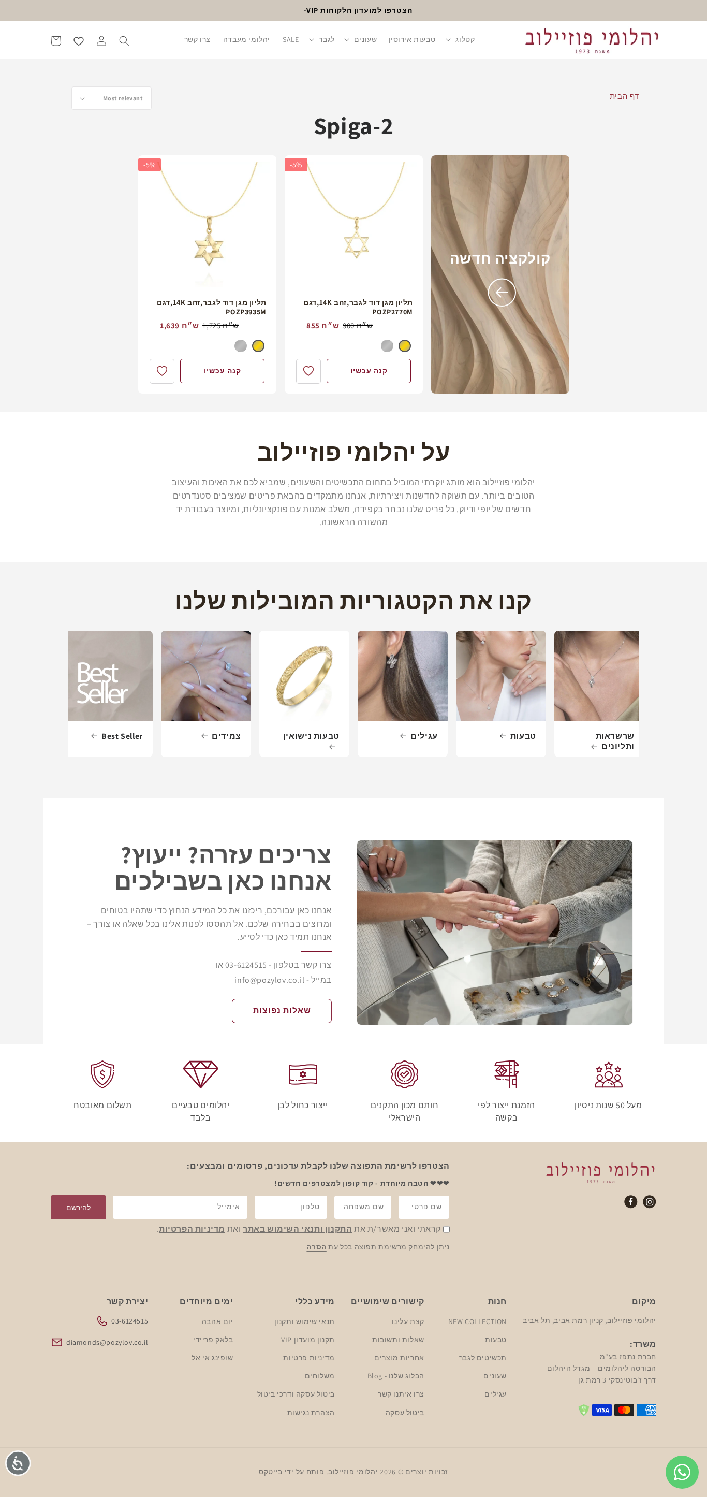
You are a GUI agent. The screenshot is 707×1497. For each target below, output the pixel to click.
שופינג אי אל (212, 1357)
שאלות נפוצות (282, 1010)
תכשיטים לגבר (483, 1357)
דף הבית (624, 96)
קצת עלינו (408, 1321)
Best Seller (122, 736)
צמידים (226, 736)
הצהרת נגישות (311, 1412)
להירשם (78, 1207)
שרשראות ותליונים (615, 741)
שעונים (495, 1375)
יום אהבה (217, 1321)
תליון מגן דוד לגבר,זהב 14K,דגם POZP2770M (358, 307)
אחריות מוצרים (399, 1357)
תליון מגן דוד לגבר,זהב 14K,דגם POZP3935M (212, 307)
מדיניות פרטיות (308, 1357)
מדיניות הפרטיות (192, 1229)
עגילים (424, 736)
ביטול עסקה (405, 1412)
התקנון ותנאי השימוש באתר (297, 1229)
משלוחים (320, 1375)
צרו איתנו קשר (401, 1394)
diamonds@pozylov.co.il (107, 1341)
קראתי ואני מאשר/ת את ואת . (298, 1229)
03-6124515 (129, 1320)
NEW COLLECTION (477, 1321)
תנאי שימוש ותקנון (304, 1321)
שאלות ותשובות (398, 1339)
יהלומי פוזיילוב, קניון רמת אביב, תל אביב (589, 1320)
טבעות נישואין (311, 736)
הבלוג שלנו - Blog (395, 1375)
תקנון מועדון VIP (308, 1339)
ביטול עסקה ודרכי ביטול (296, 1394)
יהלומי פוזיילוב (353, 1471)
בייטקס (271, 1471)
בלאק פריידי (213, 1339)
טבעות (523, 736)
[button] (460, 40)
